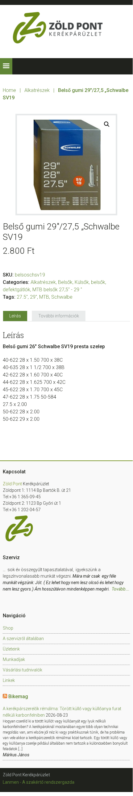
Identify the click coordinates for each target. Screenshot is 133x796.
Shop (8, 628)
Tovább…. (121, 589)
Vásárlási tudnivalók (22, 669)
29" (33, 297)
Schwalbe (62, 297)
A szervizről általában (23, 638)
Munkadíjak (14, 659)
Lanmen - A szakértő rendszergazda (38, 782)
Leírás (15, 315)
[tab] (15, 316)
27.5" (22, 297)
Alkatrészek (37, 90)
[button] (6, 66)
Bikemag (18, 696)
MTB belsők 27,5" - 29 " (57, 290)
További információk (58, 315)
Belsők (65, 282)
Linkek (9, 680)
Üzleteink (11, 649)
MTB (44, 297)
